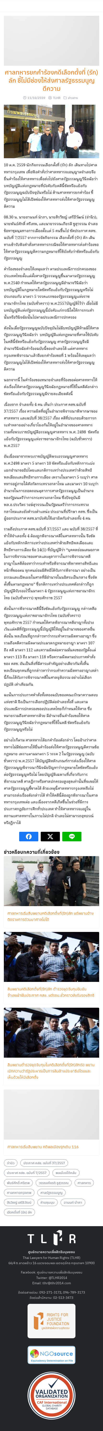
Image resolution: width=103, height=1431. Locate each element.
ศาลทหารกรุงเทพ (19, 1192)
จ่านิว (10, 1162)
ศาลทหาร (84, 1182)
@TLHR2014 (58, 1277)
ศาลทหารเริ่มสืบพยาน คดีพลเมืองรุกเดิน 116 (43, 1146)
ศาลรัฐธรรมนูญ (51, 1192)
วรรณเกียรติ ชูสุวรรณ (54, 1182)
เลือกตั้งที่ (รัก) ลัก (19, 1212)
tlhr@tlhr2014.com (56, 1282)
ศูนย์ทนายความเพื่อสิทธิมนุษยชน (59, 1272)
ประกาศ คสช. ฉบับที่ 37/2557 (44, 1162)
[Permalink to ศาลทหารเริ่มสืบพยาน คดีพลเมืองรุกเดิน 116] (51, 1114)
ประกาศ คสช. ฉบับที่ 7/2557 (26, 1172)
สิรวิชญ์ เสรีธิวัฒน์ (19, 1202)
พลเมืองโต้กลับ (66, 1172)
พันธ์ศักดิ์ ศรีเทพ (18, 1182)
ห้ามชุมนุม (47, 1202)
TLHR (56, 97)
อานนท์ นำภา (73, 1202)
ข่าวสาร (73, 97)
